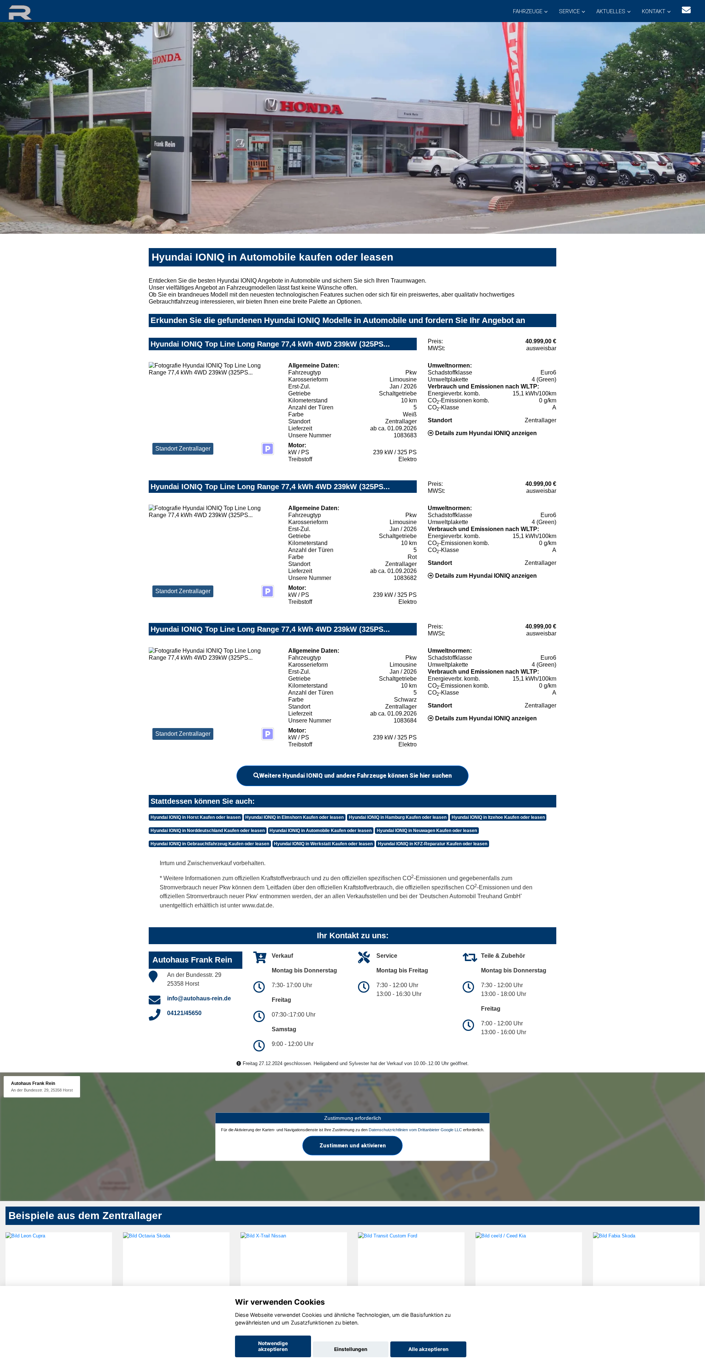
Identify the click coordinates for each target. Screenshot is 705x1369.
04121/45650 (184, 1013)
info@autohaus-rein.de (199, 998)
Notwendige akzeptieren (273, 1346)
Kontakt (653, 11)
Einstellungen (350, 1349)
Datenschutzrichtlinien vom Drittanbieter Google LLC (415, 1130)
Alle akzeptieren (428, 1349)
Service (569, 11)
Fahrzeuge (527, 11)
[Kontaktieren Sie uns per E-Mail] (686, 10)
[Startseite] (29, 12)
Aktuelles (610, 11)
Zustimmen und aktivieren (352, 1145)
